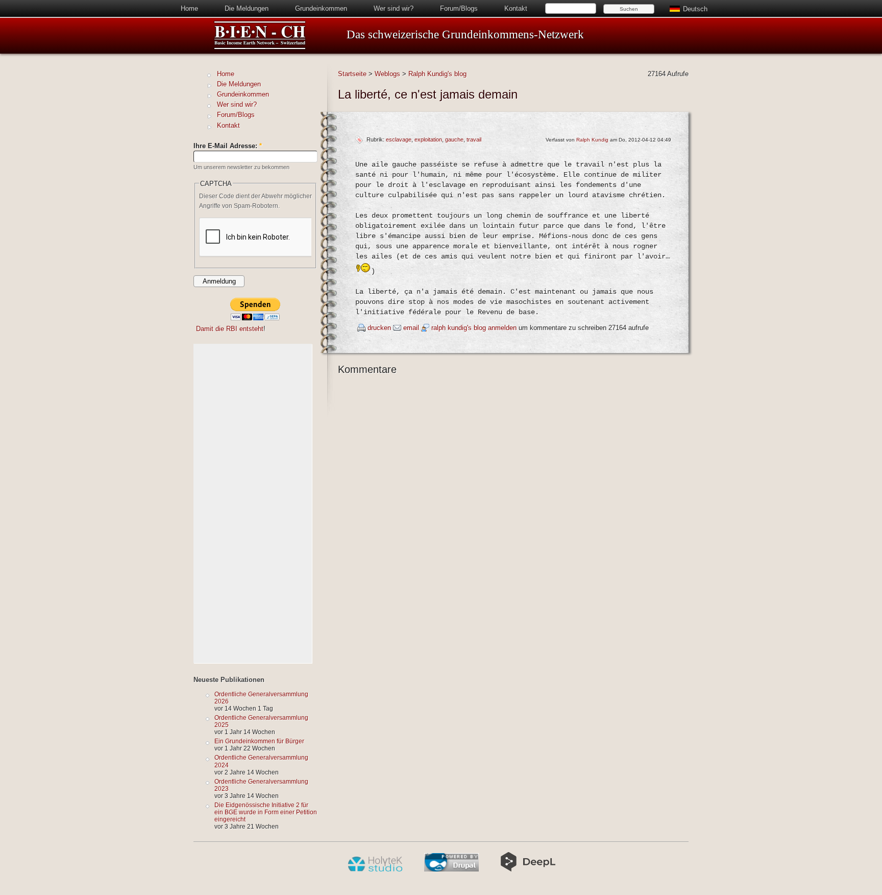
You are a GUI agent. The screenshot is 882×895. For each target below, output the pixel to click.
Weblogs (387, 74)
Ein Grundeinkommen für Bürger (259, 741)
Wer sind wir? (393, 8)
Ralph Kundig (592, 140)
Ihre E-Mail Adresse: (227, 146)
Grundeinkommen (321, 8)
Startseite (352, 74)
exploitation (428, 139)
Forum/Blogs (459, 8)
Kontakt (515, 8)
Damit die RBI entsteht (229, 329)
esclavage (398, 139)
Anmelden (502, 328)
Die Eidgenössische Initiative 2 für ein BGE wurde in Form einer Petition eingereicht (265, 812)
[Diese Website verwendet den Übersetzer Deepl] (528, 869)
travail (474, 139)
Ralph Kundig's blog (437, 74)
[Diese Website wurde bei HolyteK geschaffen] (375, 869)
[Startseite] (259, 48)
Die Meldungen (246, 8)
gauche (454, 139)
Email (411, 328)
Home (189, 8)
